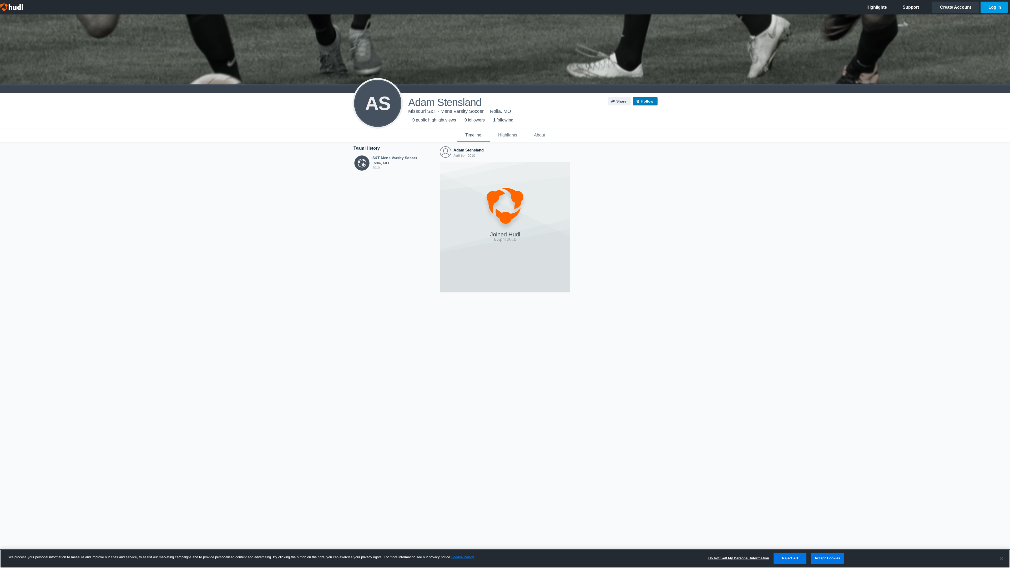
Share (621, 101)
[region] (505, 558)
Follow (647, 101)
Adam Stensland (468, 150)
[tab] (473, 135)
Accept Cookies (827, 558)
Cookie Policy (462, 557)
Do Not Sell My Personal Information (738, 558)
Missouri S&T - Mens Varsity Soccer (446, 111)
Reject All (790, 558)
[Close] (1001, 558)
